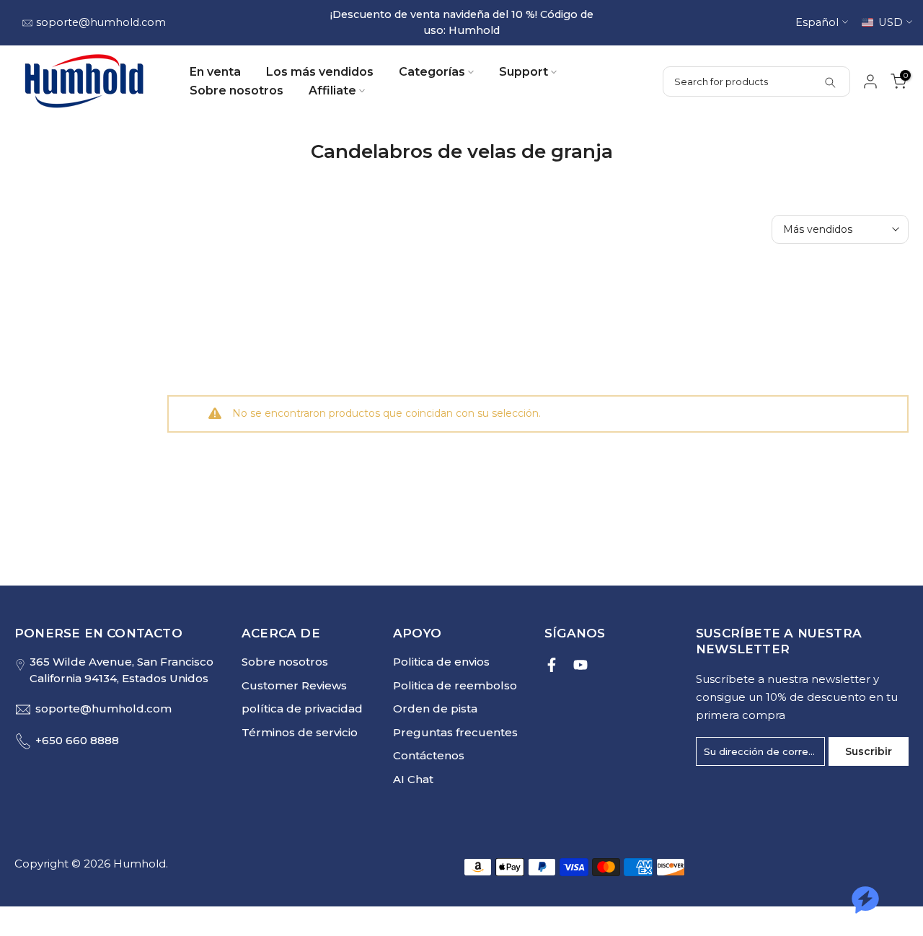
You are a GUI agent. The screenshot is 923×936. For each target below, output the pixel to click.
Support (523, 72)
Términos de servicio (300, 732)
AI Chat (413, 779)
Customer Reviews (294, 685)
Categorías (432, 72)
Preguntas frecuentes (455, 732)
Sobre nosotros (236, 91)
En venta (215, 72)
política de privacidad (302, 709)
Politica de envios (441, 662)
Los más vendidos (320, 72)
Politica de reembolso (455, 685)
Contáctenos (428, 756)
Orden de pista (435, 709)
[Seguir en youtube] (580, 665)
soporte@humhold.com (101, 22)
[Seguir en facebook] (551, 665)
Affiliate (332, 91)
